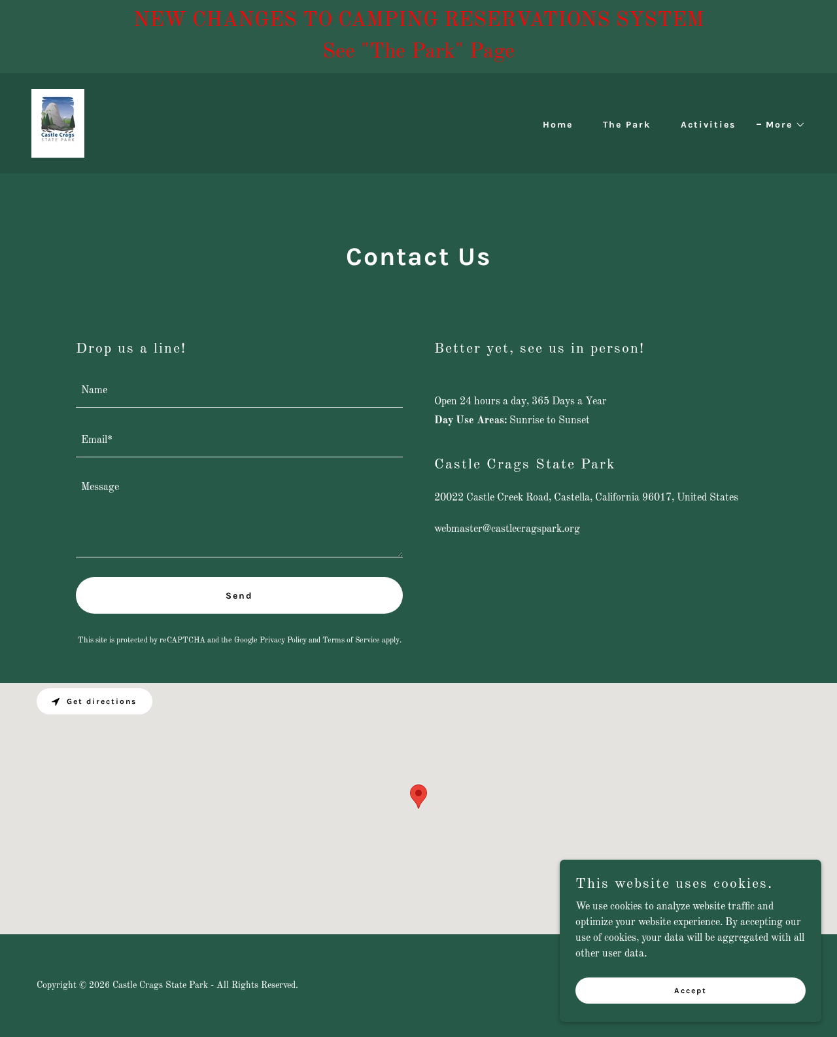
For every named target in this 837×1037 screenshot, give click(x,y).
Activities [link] (708, 124)
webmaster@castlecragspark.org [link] (507, 529)
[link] (57, 123)
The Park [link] (627, 124)
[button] (781, 125)
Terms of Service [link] (351, 640)
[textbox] (239, 391)
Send (239, 595)
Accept (690, 989)
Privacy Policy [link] (283, 640)
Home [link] (558, 124)
